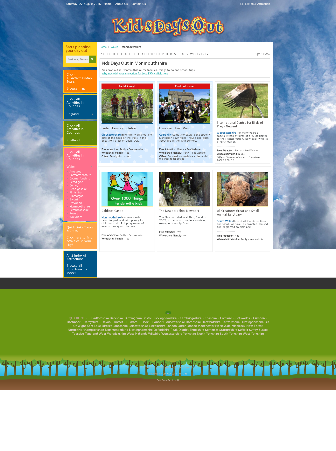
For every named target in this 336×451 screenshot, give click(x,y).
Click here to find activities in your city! (79, 241)
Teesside (78, 333)
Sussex (263, 330)
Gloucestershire (174, 322)
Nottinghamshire (141, 330)
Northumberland (116, 330)
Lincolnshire (157, 326)
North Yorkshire (208, 333)
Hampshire (193, 322)
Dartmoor (73, 322)
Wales (114, 46)
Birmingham (133, 318)
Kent (90, 326)
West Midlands (137, 333)
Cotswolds (242, 318)
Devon (106, 322)
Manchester (206, 326)
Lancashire (120, 326)
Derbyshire (91, 322)
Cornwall (226, 318)
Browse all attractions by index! (76, 269)
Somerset (211, 330)
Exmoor (157, 322)
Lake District (103, 326)
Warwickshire (116, 333)
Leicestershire (138, 326)
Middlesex (238, 326)
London (171, 326)
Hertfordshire (230, 322)
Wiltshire (154, 333)
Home (103, 46)
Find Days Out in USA (168, 380)
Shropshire (197, 330)
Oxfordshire (162, 330)
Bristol (147, 318)
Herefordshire (211, 322)
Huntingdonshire (252, 322)
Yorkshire (189, 333)
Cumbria (259, 318)
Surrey (253, 330)
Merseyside (223, 326)
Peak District (180, 330)
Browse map (75, 88)
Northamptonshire (91, 330)
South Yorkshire (231, 333)
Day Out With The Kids (175, 374)
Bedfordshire (100, 318)
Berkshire (116, 318)
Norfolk (73, 330)
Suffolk (243, 330)
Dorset (118, 322)
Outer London (187, 326)
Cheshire (211, 318)
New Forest (254, 326)
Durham (131, 322)
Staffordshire (228, 330)
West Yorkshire (253, 333)
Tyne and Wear (95, 333)
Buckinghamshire (164, 318)
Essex (145, 322)
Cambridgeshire (190, 318)
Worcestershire (171, 333)
